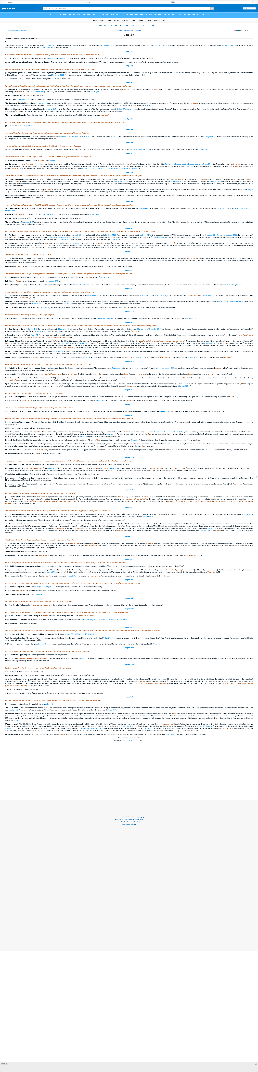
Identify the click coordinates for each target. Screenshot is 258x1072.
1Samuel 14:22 (124, 620)
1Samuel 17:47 (81, 634)
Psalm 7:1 (34, 335)
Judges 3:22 (99, 401)
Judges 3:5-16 (210, 137)
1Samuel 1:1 (103, 620)
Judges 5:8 (209, 726)
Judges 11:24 (161, 296)
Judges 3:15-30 (227, 45)
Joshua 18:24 (207, 296)
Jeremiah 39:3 (113, 710)
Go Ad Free (4, 1063)
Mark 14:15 (114, 468)
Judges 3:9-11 (109, 45)
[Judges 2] (2, 481)
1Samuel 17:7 (147, 516)
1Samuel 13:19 (11, 728)
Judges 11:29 (221, 235)
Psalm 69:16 (210, 343)
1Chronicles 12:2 (83, 343)
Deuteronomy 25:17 (236, 302)
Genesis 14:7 (68, 304)
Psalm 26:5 (239, 208)
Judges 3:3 (129, 83)
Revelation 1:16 (117, 368)
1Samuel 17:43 (96, 728)
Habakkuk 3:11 (214, 181)
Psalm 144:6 (158, 368)
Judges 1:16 (44, 308)
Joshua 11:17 (130, 109)
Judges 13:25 (232, 235)
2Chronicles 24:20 (77, 237)
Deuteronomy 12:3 (111, 169)
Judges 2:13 (188, 166)
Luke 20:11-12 (105, 277)
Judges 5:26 (135, 440)
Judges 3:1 (129, 51)
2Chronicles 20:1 (146, 296)
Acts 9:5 (134, 726)
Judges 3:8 (129, 172)
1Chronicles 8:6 (57, 351)
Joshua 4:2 (111, 434)
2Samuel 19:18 (142, 329)
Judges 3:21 (129, 490)
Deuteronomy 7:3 (139, 150)
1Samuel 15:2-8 (37, 304)
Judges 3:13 (129, 289)
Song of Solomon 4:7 (159, 237)
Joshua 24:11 (86, 137)
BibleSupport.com (127, 740)
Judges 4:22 (40, 594)
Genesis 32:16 (164, 411)
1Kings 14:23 (123, 169)
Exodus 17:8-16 (222, 302)
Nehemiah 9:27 (145, 208)
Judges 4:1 (171, 734)
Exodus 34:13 (169, 164)
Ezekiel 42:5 (211, 528)
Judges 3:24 (205, 530)
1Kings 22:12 (91, 634)
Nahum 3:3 (249, 514)
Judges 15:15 (149, 728)
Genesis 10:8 (177, 181)
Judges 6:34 (144, 235)
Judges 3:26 (129, 598)
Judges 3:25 (129, 580)
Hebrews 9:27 (94, 214)
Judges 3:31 (45, 47)
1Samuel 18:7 (19, 720)
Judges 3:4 (62, 58)
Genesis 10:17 (152, 105)
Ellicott (20, 30)
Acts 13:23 (53, 214)
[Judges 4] (255, 481)
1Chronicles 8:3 (63, 329)
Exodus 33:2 (65, 137)
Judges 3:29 (129, 648)
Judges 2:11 (54, 160)
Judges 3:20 (129, 457)
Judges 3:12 (129, 270)
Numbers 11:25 (110, 235)
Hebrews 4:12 (169, 368)
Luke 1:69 (45, 214)
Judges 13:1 (98, 92)
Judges (25, 30)
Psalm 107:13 (222, 208)
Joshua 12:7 (121, 109)
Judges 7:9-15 (70, 634)
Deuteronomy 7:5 (98, 169)
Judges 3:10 (129, 228)
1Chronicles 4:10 (64, 239)
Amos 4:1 (239, 285)
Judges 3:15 (129, 322)
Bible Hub (129, 743)
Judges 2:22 (51, 58)
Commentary (14, 30)
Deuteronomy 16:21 (195, 164)
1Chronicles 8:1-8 (42, 331)
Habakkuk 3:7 (120, 181)
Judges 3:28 (129, 627)
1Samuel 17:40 (84, 728)
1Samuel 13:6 (113, 620)
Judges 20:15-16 (65, 343)
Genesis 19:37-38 (92, 296)
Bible (9, 30)
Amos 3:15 (52, 468)
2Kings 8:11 (49, 587)
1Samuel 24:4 (51, 572)
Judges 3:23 (129, 536)
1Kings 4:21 (139, 357)
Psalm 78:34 (248, 208)
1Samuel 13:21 (125, 726)
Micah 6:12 (135, 169)
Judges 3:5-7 (51, 45)
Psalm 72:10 (192, 357)
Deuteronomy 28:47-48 (104, 318)
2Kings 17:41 (171, 432)
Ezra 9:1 (115, 137)
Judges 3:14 (129, 311)
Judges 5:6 (49, 704)
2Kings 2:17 (40, 587)
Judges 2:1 (203, 150)
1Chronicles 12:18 (64, 237)
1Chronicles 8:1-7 (154, 329)
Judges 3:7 (129, 153)
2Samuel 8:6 (85, 357)
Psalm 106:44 (10, 211)
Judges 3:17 (129, 390)
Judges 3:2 (129, 66)
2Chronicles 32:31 (57, 75)
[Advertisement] (129, 788)
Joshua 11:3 (43, 103)
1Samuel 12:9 (77, 285)
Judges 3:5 (129, 130)
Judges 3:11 (129, 251)
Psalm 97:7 (180, 432)
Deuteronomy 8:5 (181, 164)
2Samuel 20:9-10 (184, 386)
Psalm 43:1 (77, 243)
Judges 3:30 (129, 664)
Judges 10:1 (93, 620)
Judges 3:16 (129, 361)
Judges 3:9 (129, 201)
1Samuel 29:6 (39, 92)
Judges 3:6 (129, 143)
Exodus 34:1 (75, 137)
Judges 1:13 (28, 222)
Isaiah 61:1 (81, 235)
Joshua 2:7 (106, 638)
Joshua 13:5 (51, 109)
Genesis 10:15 (24, 99)
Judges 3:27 (129, 609)
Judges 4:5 (85, 620)
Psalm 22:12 (231, 285)
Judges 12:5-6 (41, 644)
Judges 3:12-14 (160, 45)
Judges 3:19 (129, 415)
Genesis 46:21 (33, 329)
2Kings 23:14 (207, 164)
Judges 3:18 (129, 404)
